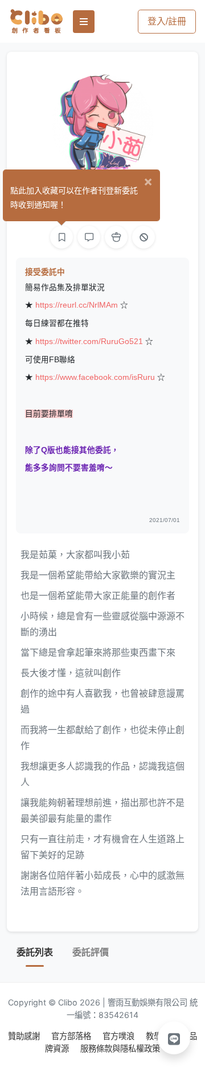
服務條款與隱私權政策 (120, 1048)
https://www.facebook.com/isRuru (95, 377)
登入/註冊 (166, 21)
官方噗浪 (119, 1036)
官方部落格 (72, 1036)
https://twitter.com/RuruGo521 (89, 341)
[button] (174, 1037)
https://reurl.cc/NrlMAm (76, 305)
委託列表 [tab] (35, 952)
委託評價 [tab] (90, 952)
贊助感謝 (25, 1036)
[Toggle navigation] (84, 21)
